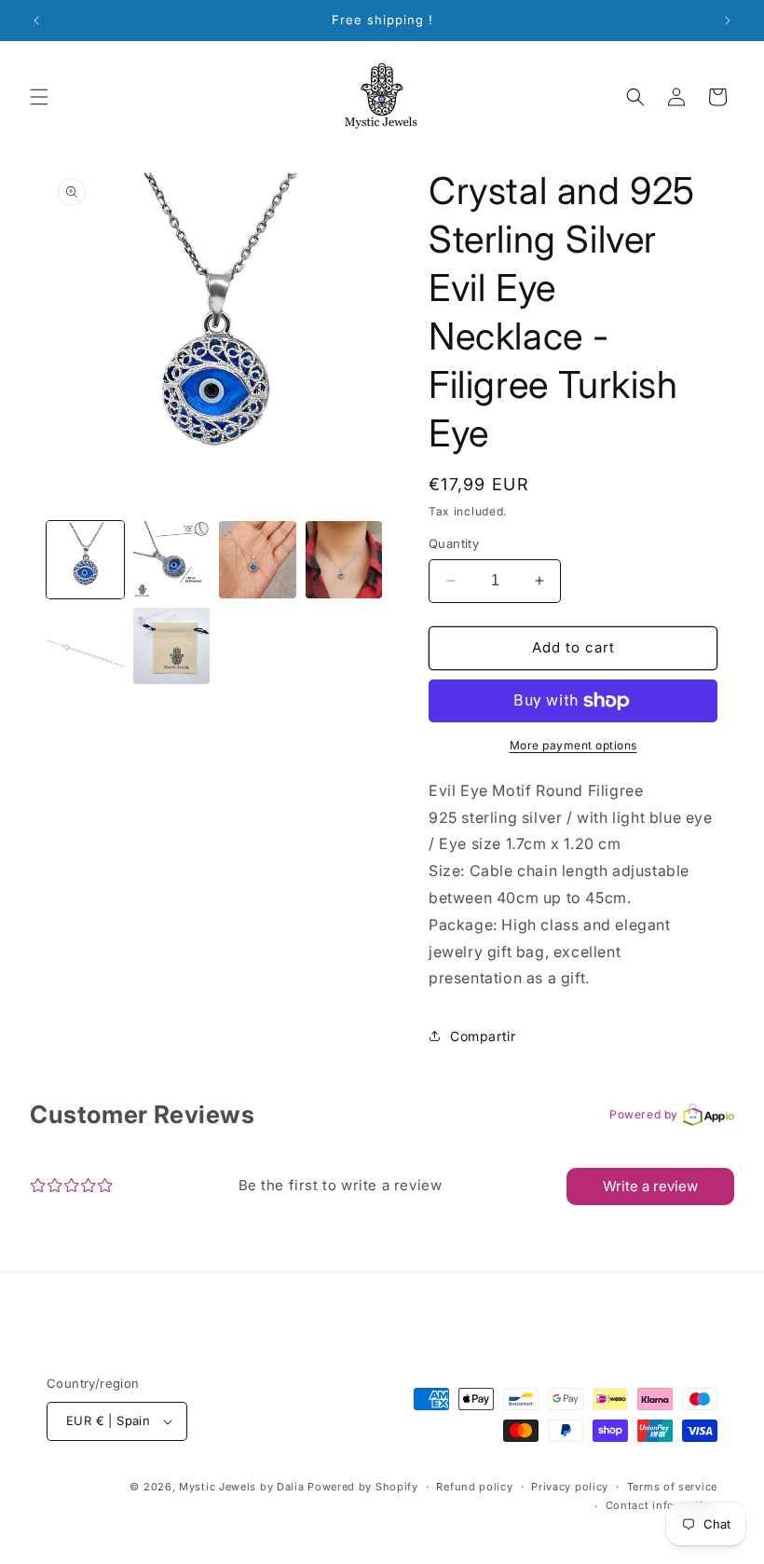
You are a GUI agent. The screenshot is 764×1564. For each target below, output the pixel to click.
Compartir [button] (482, 1036)
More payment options (573, 745)
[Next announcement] (727, 20)
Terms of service (672, 1486)
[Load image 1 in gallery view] (85, 559)
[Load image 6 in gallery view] (172, 646)
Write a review (650, 1186)
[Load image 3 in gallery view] (257, 559)
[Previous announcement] (36, 20)
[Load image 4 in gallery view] (344, 559)
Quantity (454, 543)
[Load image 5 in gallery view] (85, 646)
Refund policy (474, 1486)
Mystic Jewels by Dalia (241, 1486)
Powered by (643, 1114)
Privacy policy (569, 1486)
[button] (39, 96)
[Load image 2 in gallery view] (172, 559)
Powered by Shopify (362, 1486)
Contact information (661, 1505)
